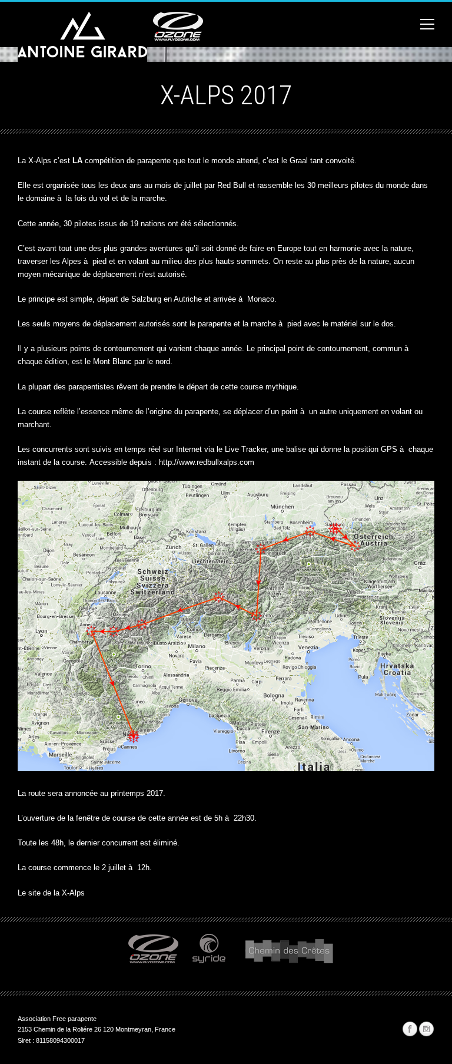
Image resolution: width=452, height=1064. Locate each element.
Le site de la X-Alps (51, 892)
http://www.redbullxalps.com (206, 462)
